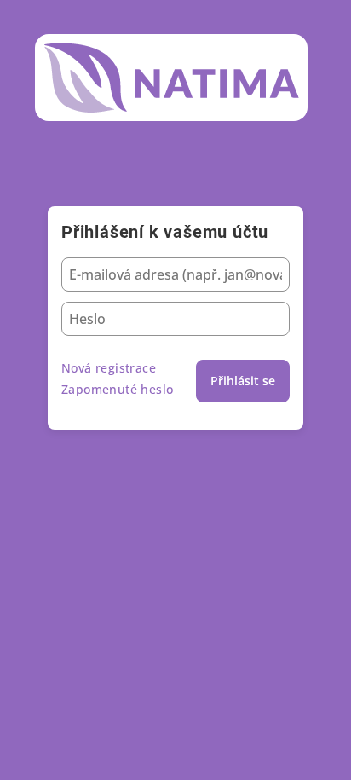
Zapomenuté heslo (117, 389)
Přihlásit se (242, 381)
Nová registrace (108, 368)
